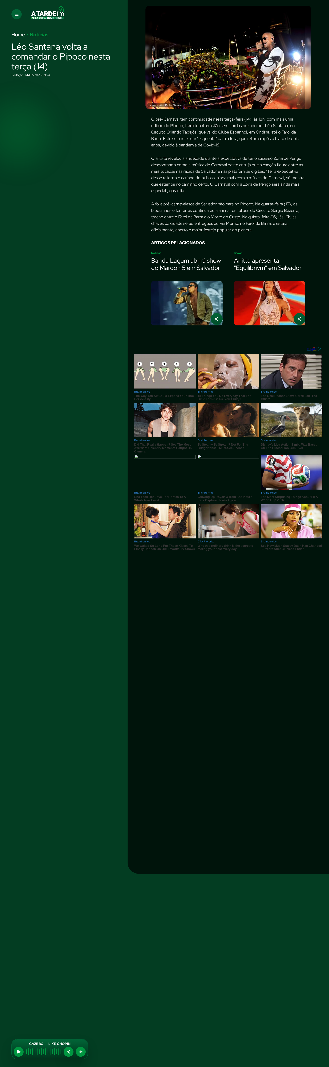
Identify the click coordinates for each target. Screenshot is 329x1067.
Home (18, 34)
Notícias (39, 34)
